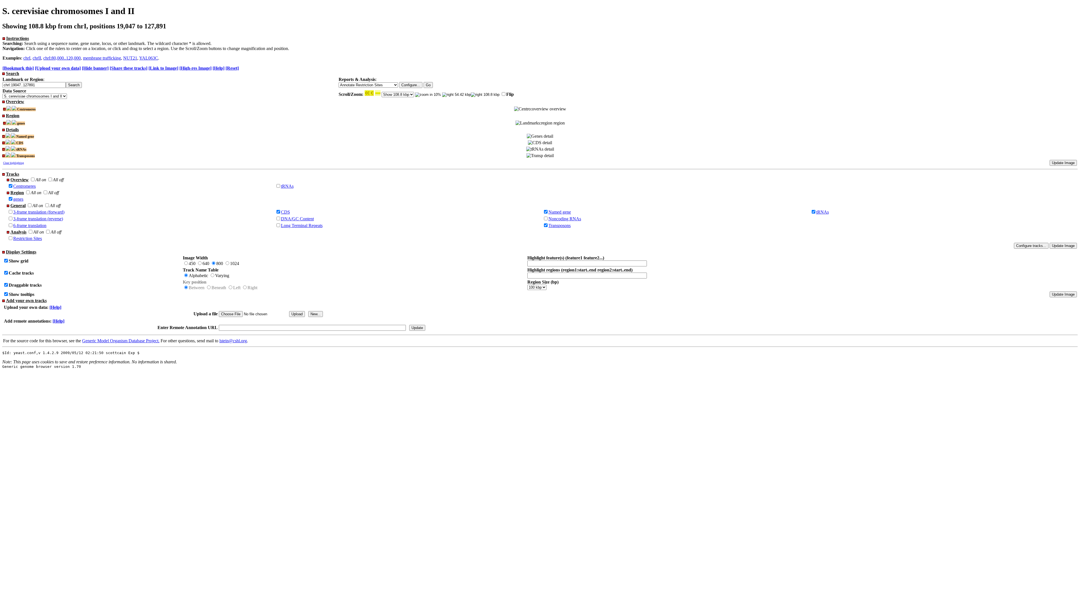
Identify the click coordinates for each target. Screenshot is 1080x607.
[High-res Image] (195, 68)
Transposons (559, 225)
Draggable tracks (25, 285)
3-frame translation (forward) (38, 212)
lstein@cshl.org (233, 340)
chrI (26, 58)
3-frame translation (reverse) (38, 218)
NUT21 (130, 58)
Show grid (18, 261)
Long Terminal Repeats (302, 225)
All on (40, 179)
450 (192, 263)
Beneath (219, 287)
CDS (285, 212)
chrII (37, 58)
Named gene (559, 212)
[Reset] (232, 68)
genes (18, 199)
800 (219, 263)
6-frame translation (29, 225)
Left (236, 287)
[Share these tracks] (128, 68)
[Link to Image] (163, 68)
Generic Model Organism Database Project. (120, 340)
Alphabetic (198, 275)
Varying (222, 275)
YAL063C (148, 58)
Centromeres (24, 186)
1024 (234, 263)
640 (205, 263)
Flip (510, 94)
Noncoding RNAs (564, 218)
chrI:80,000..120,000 (62, 58)
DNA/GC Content (297, 218)
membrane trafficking (102, 58)
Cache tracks (21, 273)
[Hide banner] (95, 68)
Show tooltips (21, 294)
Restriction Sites (27, 238)
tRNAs (287, 186)
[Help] (218, 68)
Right (252, 287)
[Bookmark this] (18, 68)
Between (196, 287)
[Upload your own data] (58, 68)
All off (58, 179)
